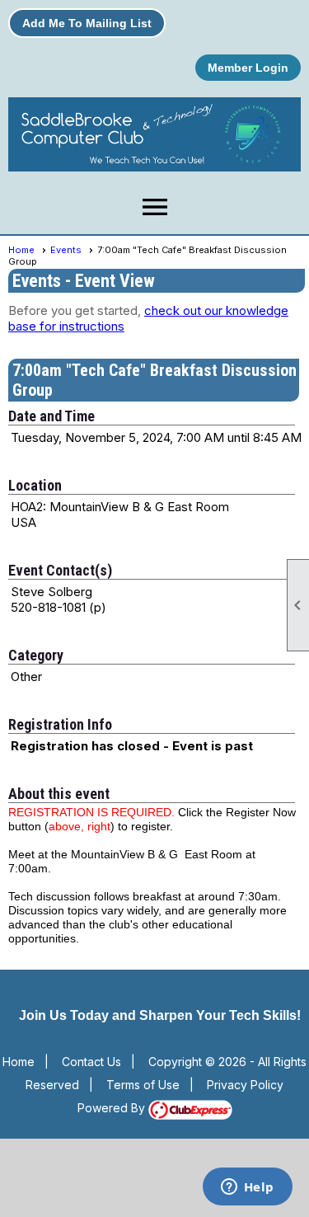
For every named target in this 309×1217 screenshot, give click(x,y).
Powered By (112, 1108)
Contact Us (91, 1062)
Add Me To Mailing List (87, 23)
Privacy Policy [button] (245, 1085)
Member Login (248, 67)
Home (21, 250)
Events (66, 250)
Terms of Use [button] (143, 1085)
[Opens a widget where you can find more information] (247, 1188)
